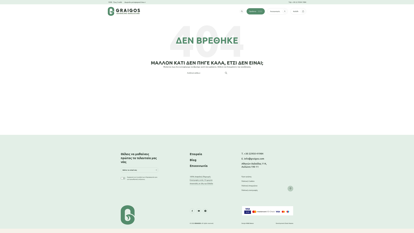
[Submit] (156, 170)
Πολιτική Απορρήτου (249, 186)
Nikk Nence (250, 223)
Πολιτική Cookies (248, 181)
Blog (193, 160)
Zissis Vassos (289, 223)
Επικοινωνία (199, 165)
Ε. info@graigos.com (253, 158)
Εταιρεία (196, 154)
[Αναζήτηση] (226, 72)
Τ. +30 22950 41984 (252, 153)
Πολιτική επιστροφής (250, 190)
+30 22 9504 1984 (299, 2)
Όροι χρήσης (247, 177)
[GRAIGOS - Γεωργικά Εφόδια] (137, 11)
